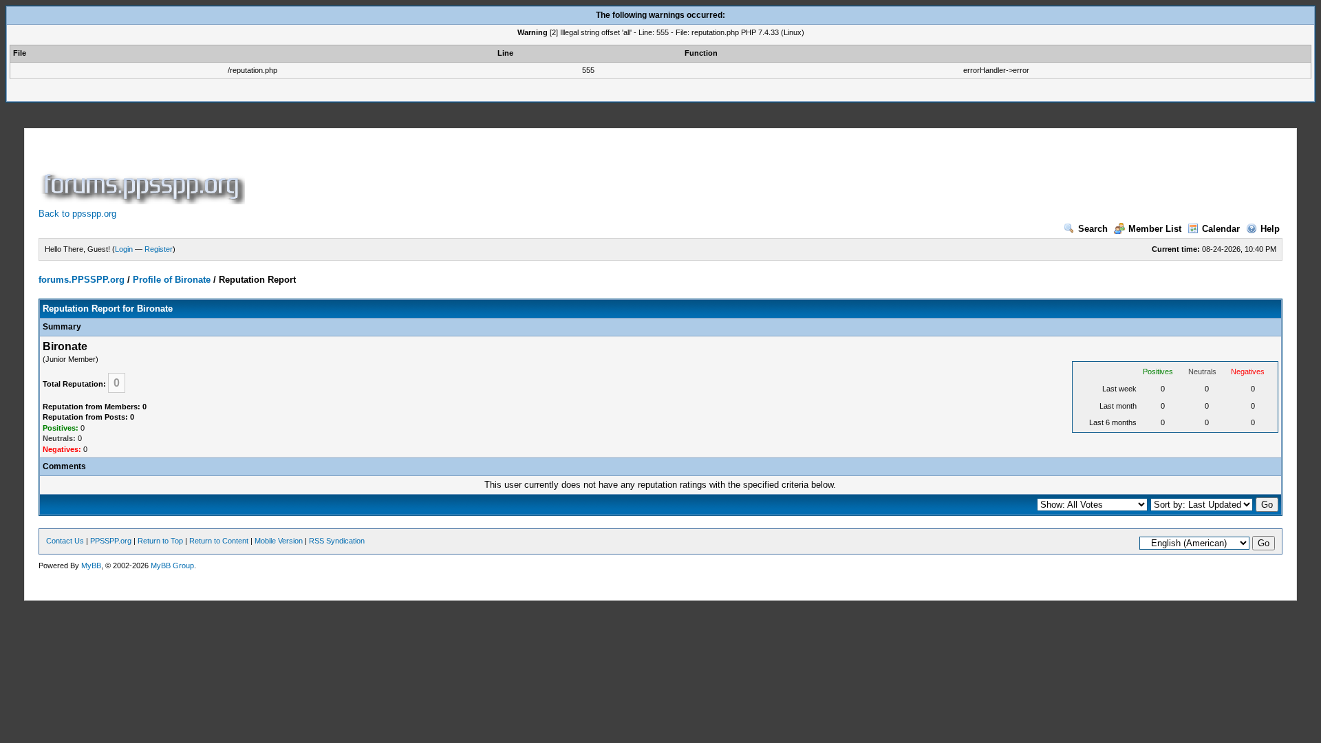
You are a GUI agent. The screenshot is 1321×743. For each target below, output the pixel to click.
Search (1093, 229)
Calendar (1221, 229)
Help (1270, 229)
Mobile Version (279, 541)
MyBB (91, 565)
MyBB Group (172, 565)
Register (158, 249)
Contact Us (65, 541)
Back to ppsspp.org (77, 213)
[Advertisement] (498, 173)
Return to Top (160, 541)
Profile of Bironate (172, 279)
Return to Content (218, 541)
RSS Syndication (337, 541)
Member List (1154, 229)
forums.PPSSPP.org (82, 279)
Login (124, 249)
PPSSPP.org (110, 541)
